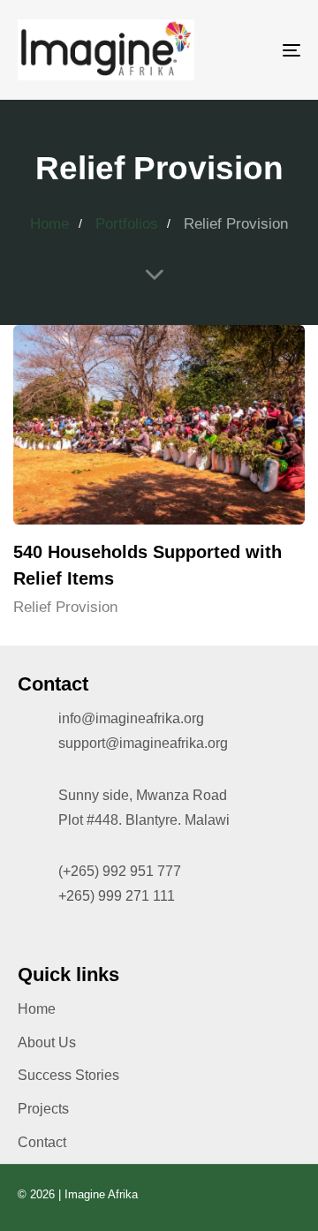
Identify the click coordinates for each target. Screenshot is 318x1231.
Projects (43, 1108)
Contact (42, 1142)
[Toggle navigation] (253, 50)
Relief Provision (65, 607)
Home (37, 1008)
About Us (47, 1042)
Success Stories (68, 1075)
